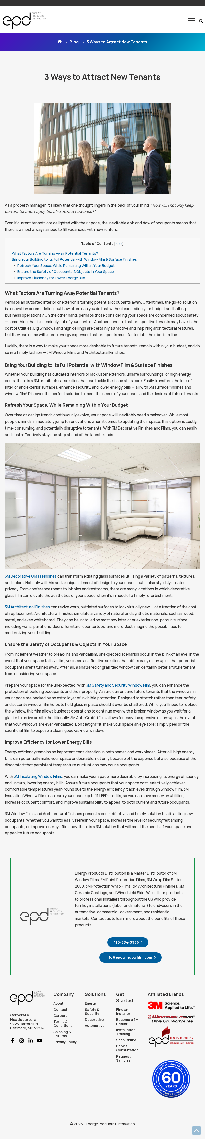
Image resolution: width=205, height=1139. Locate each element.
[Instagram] (19, 1040)
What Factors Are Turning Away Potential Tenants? (55, 253)
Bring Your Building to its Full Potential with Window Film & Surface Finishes (74, 259)
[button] (191, 20)
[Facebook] (12, 1040)
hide (119, 243)
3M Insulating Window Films (38, 776)
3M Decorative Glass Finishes (31, 576)
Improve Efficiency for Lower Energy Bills (51, 277)
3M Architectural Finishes (27, 607)
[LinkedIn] (28, 1040)
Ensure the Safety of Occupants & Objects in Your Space (66, 271)
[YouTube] (37, 1040)
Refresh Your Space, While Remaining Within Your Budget (66, 265)
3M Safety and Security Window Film (118, 685)
